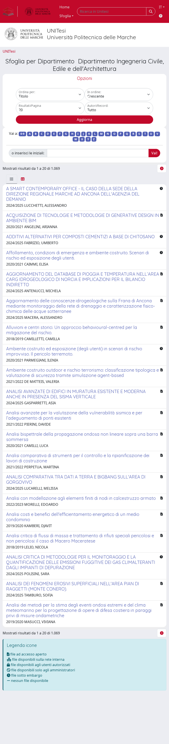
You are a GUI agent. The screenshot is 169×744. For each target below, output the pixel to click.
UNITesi (9, 51)
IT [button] (160, 7)
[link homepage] (10, 11)
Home (64, 7)
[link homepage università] (37, 11)
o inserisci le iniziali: (28, 153)
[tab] (11, 179)
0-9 (22, 134)
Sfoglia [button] (65, 15)
